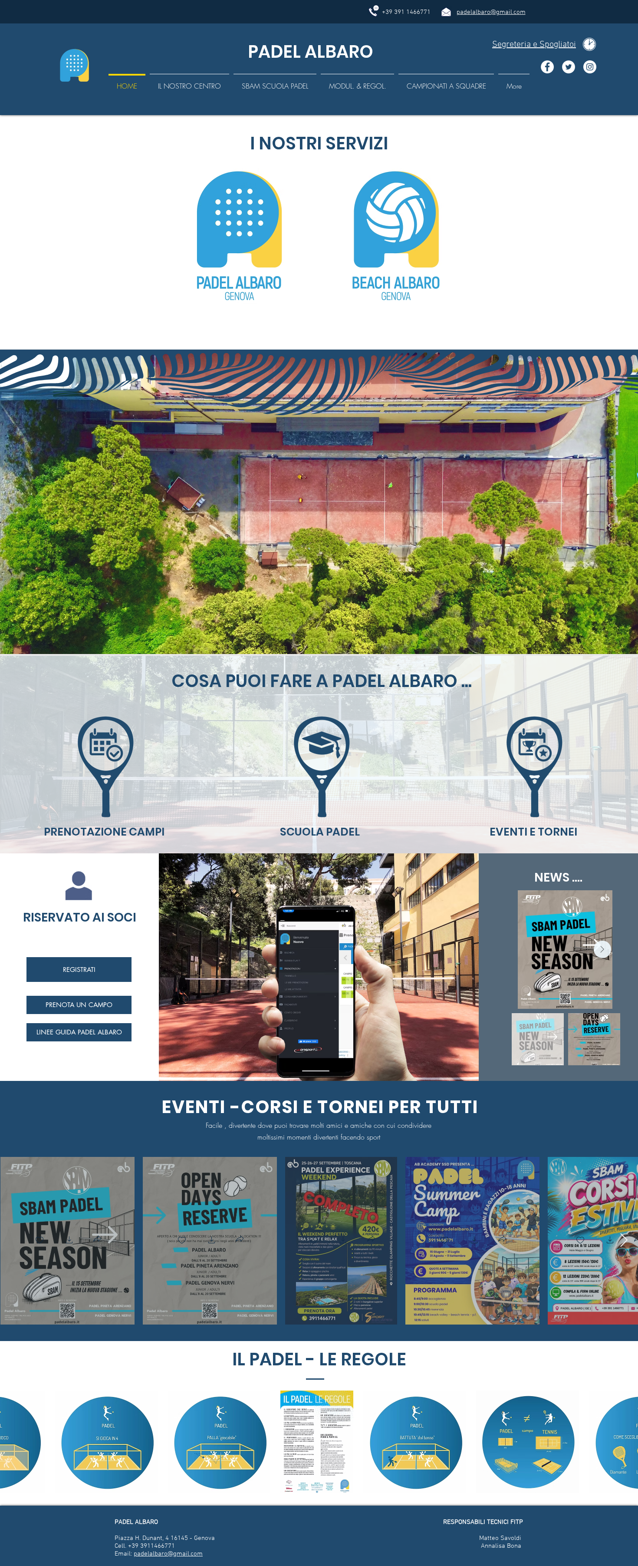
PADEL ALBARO (308, 52)
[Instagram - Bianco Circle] (589, 66)
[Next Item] (602, 949)
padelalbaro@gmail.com (491, 12)
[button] (69, 1241)
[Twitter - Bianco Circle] (568, 66)
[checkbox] (39, 1241)
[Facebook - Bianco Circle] (547, 66)
